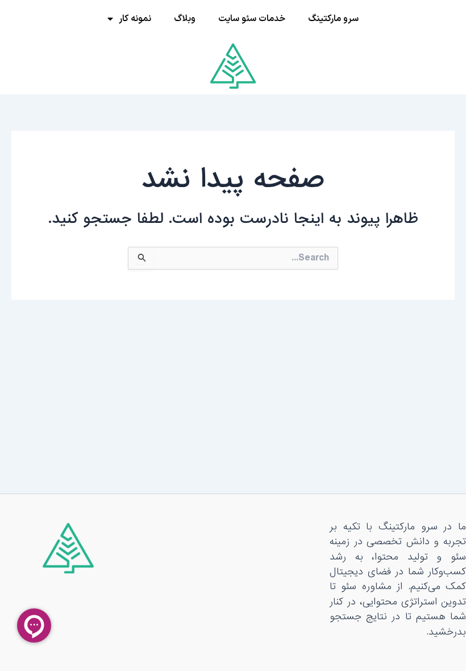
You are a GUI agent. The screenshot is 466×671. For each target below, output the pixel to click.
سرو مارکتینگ (333, 19)
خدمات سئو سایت (251, 19)
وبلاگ (184, 19)
